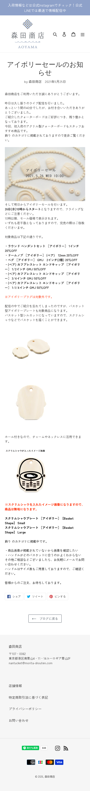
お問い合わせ (18, 720)
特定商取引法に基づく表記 (28, 697)
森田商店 (50, 776)
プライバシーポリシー (25, 708)
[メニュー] (82, 33)
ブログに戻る (48, 618)
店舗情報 (15, 685)
